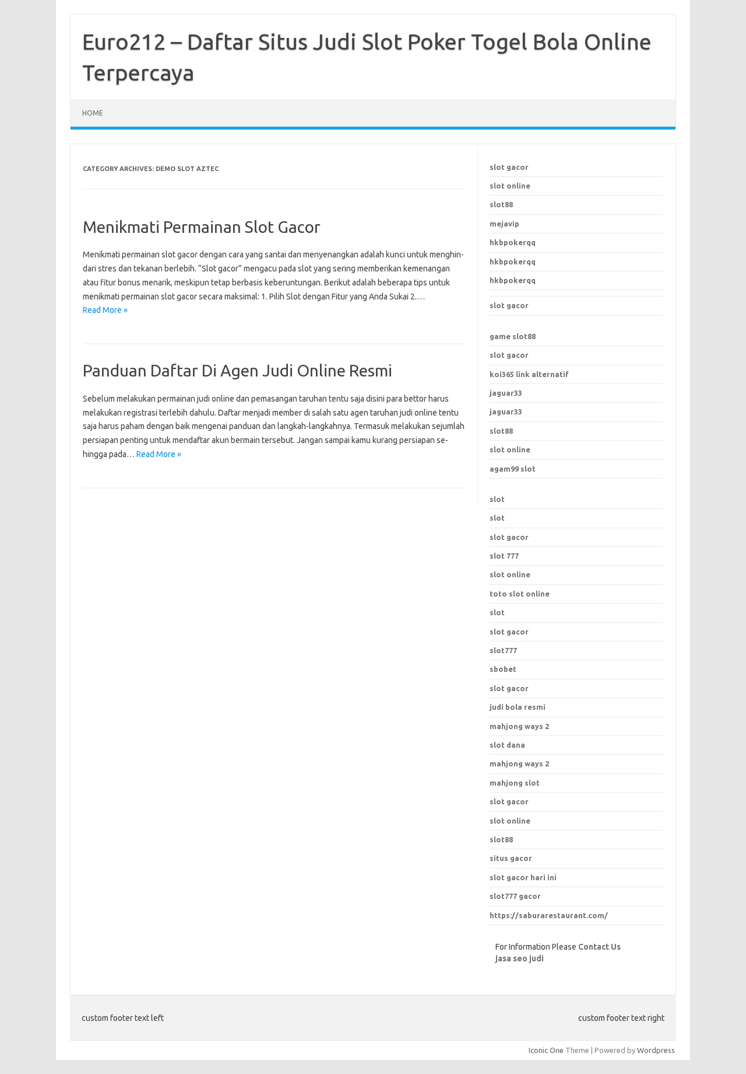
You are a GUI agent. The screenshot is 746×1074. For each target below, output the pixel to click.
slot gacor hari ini (523, 877)
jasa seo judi (519, 958)
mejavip (504, 223)
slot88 (501, 204)
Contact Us (599, 946)
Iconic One (546, 1050)
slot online (510, 186)
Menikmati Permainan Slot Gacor (202, 227)
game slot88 (513, 336)
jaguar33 (506, 393)
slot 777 (504, 556)
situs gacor (511, 858)
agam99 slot (513, 469)
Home (92, 113)
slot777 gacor (515, 896)
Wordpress (656, 1050)
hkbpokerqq (513, 242)
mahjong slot (515, 783)
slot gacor (509, 167)
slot (497, 499)
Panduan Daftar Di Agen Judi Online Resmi (237, 370)
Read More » (105, 310)
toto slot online (520, 594)
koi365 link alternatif (529, 374)
